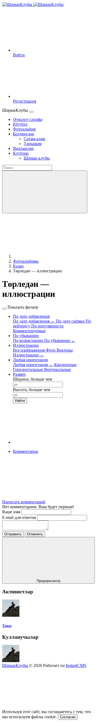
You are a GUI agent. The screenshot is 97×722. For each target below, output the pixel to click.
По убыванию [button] (26, 335)
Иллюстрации (28, 355)
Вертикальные (57, 369)
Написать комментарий (23, 502)
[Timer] (10, 615)
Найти (20, 401)
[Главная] (53, 256)
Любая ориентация (33, 364)
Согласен (67, 717)
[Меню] (31, 112)
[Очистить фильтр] (53, 442)
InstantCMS (76, 665)
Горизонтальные (28, 369)
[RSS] (53, 492)
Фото (51, 350)
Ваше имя (11, 512)
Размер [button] (19, 374)
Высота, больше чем (31, 389)
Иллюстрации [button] (26, 345)
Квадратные (65, 364)
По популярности (47, 326)
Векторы (65, 350)
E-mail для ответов (19, 517)
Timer (7, 626)
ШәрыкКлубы (15, 665)
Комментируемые (29, 330)
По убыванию (59, 340)
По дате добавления (34, 321)
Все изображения (29, 350)
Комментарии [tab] (25, 451)
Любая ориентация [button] (30, 360)
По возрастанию (28, 340)
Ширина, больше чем (32, 379)
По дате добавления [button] (31, 316)
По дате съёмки (71, 321)
